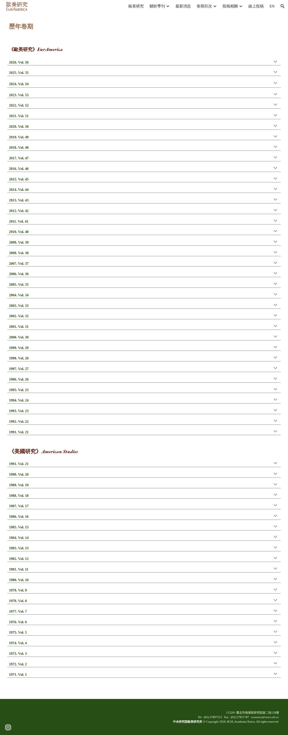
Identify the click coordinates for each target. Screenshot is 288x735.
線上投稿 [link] (256, 6)
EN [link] (272, 6)
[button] (282, 6)
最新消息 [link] (183, 6)
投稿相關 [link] (230, 6)
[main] (144, 23)
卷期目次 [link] (204, 6)
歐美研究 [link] (136, 6)
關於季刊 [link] (157, 6)
